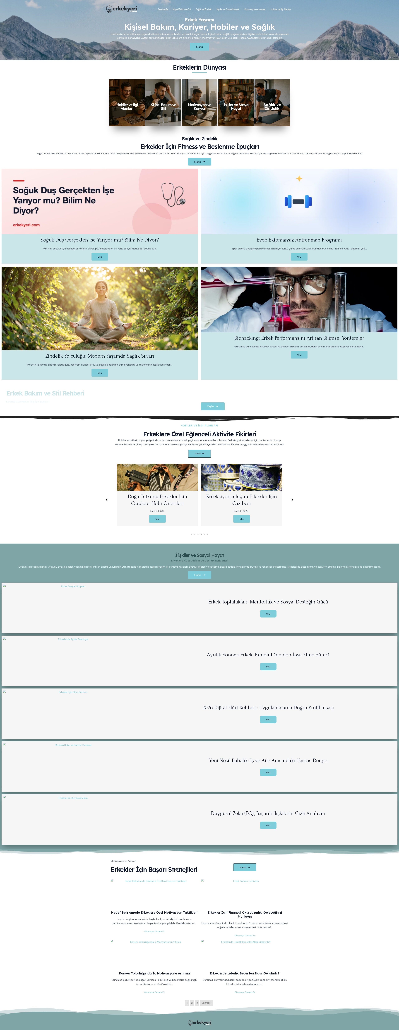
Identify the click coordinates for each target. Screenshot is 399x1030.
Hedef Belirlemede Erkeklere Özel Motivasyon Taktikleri (154, 912)
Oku (100, 256)
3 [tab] (198, 534)
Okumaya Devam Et (154, 931)
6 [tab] (207, 534)
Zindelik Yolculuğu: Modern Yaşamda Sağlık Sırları (100, 356)
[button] (107, 500)
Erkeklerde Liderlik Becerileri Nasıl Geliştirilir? (245, 973)
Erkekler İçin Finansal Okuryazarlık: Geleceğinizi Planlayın (245, 914)
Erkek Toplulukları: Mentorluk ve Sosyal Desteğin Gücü (268, 602)
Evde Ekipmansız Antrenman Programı (299, 240)
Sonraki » (207, 1002)
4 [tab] (201, 534)
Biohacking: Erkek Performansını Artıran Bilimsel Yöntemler (299, 338)
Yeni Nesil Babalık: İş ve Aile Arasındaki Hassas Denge (268, 760)
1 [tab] (191, 534)
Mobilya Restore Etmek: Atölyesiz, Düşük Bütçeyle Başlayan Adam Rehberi (255, 503)
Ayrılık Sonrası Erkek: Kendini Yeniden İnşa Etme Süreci (268, 655)
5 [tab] (204, 534)
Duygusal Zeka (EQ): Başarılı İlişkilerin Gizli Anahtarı (268, 813)
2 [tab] (194, 534)
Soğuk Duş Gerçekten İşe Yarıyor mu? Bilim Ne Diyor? (100, 240)
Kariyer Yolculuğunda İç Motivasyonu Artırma (154, 973)
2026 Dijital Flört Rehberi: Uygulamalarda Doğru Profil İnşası (268, 708)
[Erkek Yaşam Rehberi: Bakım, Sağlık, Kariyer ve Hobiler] (121, 9)
